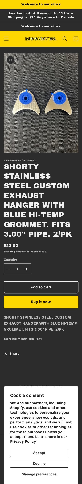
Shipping (9, 251)
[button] (6, 38)
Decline (39, 463)
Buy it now (41, 301)
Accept (39, 452)
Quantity (10, 259)
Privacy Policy (23, 441)
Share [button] (14, 353)
